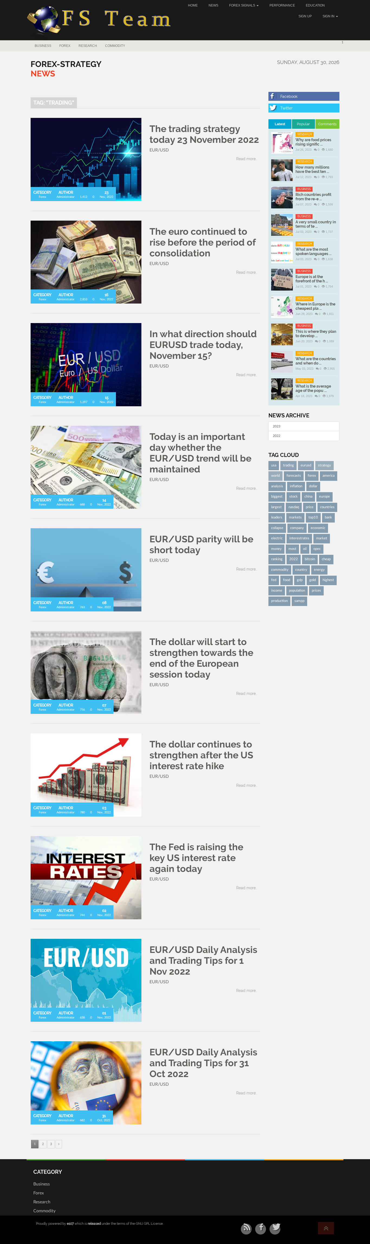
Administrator (65, 196)
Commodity (115, 46)
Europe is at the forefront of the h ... (312, 279)
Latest (280, 124)
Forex (64, 46)
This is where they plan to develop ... (316, 333)
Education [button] (315, 5)
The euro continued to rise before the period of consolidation (203, 242)
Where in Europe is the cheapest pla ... (315, 306)
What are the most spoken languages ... (314, 251)
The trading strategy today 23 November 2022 (204, 134)
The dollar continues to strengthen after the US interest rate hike (201, 755)
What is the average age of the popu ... (313, 388)
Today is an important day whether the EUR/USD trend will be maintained (200, 453)
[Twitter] (304, 108)
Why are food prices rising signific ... (313, 142)
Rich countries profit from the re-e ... (313, 196)
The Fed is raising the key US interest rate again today (196, 858)
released (94, 1224)
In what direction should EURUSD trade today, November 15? (203, 344)
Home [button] (193, 5)
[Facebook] (304, 96)
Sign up (305, 16)
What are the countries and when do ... (316, 361)
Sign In (329, 16)
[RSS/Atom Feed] (246, 1229)
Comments (327, 124)
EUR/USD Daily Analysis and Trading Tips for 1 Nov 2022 (203, 960)
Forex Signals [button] (242, 5)
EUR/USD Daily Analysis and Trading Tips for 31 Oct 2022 (203, 1063)
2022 (276, 435)
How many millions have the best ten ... (312, 169)
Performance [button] (282, 5)
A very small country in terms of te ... (316, 224)
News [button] (213, 5)
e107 (70, 1224)
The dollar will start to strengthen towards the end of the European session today (201, 658)
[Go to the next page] (59, 1144)
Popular (303, 124)
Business (43, 46)
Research (88, 46)
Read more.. (246, 159)
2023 (276, 426)
